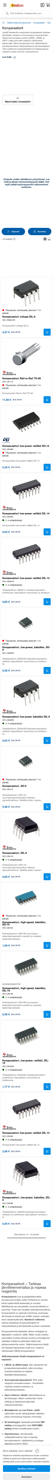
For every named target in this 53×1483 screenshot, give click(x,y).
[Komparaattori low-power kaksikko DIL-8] (26, 692)
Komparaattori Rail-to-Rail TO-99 (21, 378)
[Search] (26, 13)
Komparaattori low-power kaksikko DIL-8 (26, 716)
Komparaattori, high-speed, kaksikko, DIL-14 (24, 989)
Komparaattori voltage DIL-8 (18, 316)
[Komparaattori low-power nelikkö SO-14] (26, 421)
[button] (45, 238)
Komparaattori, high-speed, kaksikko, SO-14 (24, 923)
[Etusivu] (3, 22)
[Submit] (47, 332)
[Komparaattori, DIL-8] (26, 828)
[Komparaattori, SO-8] (26, 762)
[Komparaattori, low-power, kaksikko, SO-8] (26, 623)
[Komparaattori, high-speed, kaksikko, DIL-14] (26, 967)
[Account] (42, 5)
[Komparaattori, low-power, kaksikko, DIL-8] (26, 1173)
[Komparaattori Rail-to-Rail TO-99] (26, 354)
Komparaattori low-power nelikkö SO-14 (25, 446)
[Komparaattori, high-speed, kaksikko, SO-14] (26, 898)
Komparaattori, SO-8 (14, 786)
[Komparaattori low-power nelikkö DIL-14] (26, 489)
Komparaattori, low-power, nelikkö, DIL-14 (25, 1061)
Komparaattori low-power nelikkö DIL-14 (25, 513)
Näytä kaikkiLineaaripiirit (17, 101)
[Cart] (48, 5)
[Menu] (5, 5)
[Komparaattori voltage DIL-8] (26, 293)
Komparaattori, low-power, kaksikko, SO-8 (26, 648)
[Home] (16, 5)
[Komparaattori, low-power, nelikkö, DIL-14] (26, 1036)
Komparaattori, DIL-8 (14, 853)
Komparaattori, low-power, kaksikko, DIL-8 (26, 1198)
